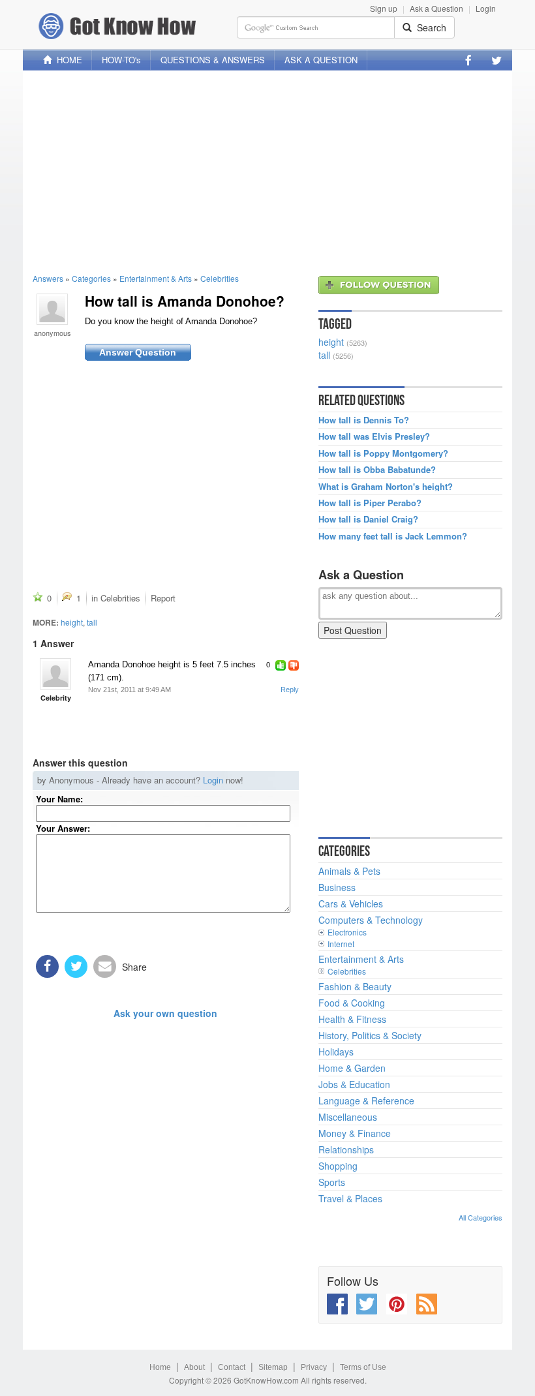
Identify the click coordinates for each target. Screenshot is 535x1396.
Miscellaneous (347, 1116)
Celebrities (219, 278)
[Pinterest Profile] (396, 1304)
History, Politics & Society (369, 1035)
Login (486, 8)
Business (337, 887)
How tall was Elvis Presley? (374, 436)
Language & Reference (366, 1100)
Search (429, 27)
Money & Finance (354, 1133)
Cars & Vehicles (350, 903)
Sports (331, 1182)
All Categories (480, 1217)
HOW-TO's (121, 59)
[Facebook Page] (468, 60)
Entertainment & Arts (155, 278)
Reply (290, 689)
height (72, 622)
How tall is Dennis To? (363, 420)
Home (160, 1367)
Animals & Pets (349, 870)
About (194, 1367)
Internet (341, 943)
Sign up (383, 8)
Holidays (336, 1051)
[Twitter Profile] (497, 60)
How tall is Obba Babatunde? (377, 469)
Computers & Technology (370, 919)
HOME (67, 59)
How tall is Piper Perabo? (369, 503)
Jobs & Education (354, 1084)
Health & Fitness (352, 1018)
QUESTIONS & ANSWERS (212, 59)
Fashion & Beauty (354, 986)
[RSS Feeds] (426, 1304)
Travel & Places (350, 1198)
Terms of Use (363, 1367)
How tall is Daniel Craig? (368, 519)
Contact (231, 1367)
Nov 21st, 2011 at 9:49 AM (129, 689)
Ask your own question (165, 1013)
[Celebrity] (55, 674)
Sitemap (273, 1367)
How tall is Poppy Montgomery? (383, 453)
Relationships (346, 1149)
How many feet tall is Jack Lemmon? (392, 536)
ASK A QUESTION (321, 59)
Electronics (347, 931)
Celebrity (55, 698)
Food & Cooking (351, 1002)
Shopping (338, 1165)
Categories (91, 278)
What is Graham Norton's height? (385, 486)
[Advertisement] (267, 171)
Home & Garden (352, 1067)
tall (92, 622)
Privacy (314, 1367)
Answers (48, 278)
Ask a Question (436, 8)
